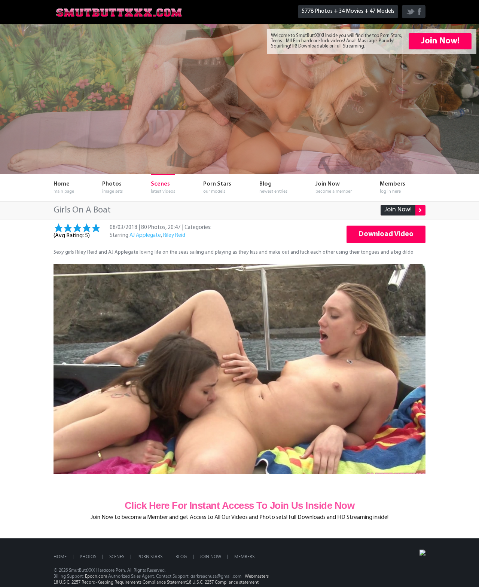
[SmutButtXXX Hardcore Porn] (119, 19)
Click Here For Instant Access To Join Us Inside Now (239, 505)
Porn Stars (149, 556)
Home (60, 556)
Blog (181, 556)
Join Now (210, 556)
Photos (88, 556)
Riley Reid (174, 235)
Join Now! (440, 41)
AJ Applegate (145, 235)
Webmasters (257, 576)
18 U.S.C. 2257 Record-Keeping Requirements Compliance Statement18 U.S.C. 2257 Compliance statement (156, 582)
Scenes (116, 556)
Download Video (386, 234)
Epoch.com (96, 576)
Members (244, 556)
